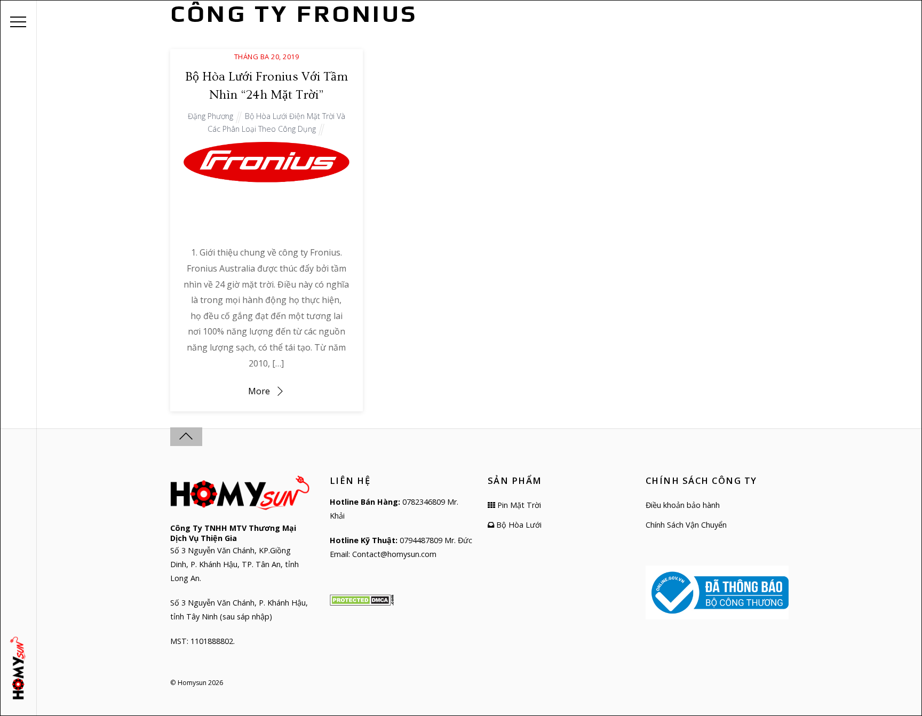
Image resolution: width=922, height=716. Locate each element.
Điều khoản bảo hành (683, 505)
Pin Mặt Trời (518, 505)
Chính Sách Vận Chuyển (686, 525)
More (259, 391)
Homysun (192, 682)
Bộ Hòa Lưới (518, 525)
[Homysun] (20, 668)
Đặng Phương (210, 116)
